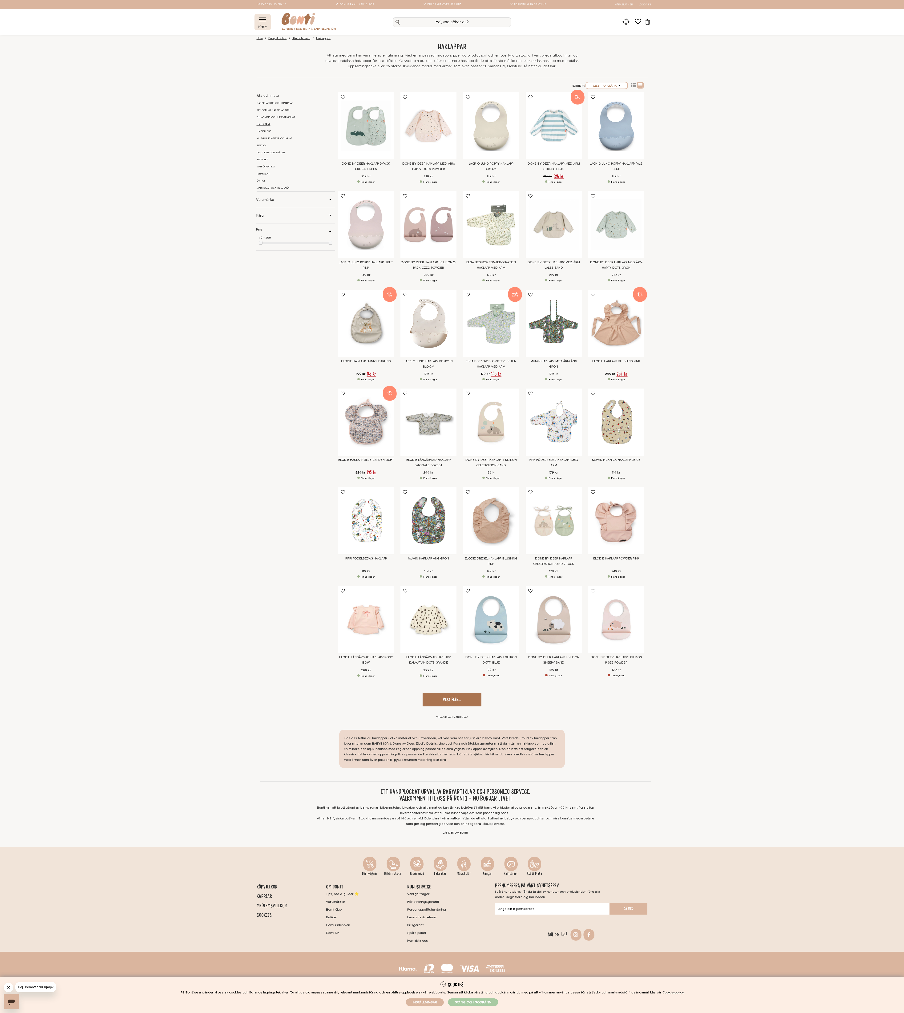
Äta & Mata (534, 873)
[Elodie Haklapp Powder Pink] (616, 520)
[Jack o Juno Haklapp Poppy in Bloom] (428, 323)
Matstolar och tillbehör (273, 187)
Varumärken (335, 902)
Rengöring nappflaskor (273, 110)
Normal (640, 85)
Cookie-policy (673, 992)
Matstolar (464, 873)
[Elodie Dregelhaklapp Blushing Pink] (491, 520)
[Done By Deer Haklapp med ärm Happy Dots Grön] (616, 224)
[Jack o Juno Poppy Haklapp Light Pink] (366, 224)
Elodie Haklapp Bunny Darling (366, 361)
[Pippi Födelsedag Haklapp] (366, 520)
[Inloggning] (626, 22)
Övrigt (261, 180)
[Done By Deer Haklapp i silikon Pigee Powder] (616, 619)
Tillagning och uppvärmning (276, 117)
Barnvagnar (369, 873)
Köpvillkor (267, 887)
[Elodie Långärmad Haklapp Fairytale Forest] (428, 422)
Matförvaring (266, 166)
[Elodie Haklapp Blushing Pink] (616, 323)
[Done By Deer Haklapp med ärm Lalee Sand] (554, 224)
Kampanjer (511, 873)
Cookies (264, 915)
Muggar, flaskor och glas (274, 138)
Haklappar (323, 38)
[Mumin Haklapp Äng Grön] (428, 520)
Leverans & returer (422, 917)
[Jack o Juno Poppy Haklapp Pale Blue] (616, 125)
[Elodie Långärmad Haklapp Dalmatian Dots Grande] (428, 619)
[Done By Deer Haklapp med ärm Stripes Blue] (554, 125)
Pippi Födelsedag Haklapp (366, 558)
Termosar (263, 173)
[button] (646, 22)
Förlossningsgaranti (423, 902)
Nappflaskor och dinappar (275, 103)
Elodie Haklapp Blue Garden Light (366, 460)
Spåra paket (416, 933)
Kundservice (419, 887)
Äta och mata (301, 38)
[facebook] (588, 934)
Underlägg (264, 131)
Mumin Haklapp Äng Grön (428, 558)
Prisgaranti (415, 925)
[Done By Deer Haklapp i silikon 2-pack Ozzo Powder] (428, 224)
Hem (260, 38)
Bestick (261, 145)
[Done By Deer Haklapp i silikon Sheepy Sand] (554, 619)
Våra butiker (624, 4)
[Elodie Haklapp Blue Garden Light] (366, 422)
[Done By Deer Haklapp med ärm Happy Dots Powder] (428, 125)
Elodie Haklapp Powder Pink (616, 558)
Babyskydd (416, 873)
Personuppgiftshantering (426, 910)
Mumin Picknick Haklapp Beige (616, 460)
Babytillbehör (277, 38)
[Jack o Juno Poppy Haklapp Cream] (491, 125)
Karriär (264, 896)
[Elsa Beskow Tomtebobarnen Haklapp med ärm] (491, 224)
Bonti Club (334, 910)
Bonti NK (332, 933)
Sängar (487, 873)
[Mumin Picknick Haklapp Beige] (616, 422)
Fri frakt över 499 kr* (444, 4)
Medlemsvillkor (272, 905)
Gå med (629, 909)
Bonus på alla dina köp (356, 4)
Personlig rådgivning (530, 4)
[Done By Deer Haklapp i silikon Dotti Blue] (491, 619)
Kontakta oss (417, 941)
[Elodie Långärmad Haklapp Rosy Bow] (366, 619)
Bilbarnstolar (393, 873)
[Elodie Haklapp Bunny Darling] (366, 323)
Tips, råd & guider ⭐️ (342, 894)
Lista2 (633, 85)
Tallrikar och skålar (271, 152)
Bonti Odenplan (338, 925)
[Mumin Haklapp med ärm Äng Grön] (554, 323)
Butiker (331, 917)
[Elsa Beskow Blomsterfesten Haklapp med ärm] (491, 323)
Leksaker (440, 873)
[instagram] (575, 934)
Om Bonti (334, 887)
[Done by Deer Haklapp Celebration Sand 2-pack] (554, 520)
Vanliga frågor (418, 894)
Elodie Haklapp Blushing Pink (616, 361)
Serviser (262, 159)
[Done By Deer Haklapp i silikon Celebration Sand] (491, 422)
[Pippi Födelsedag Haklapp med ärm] (554, 422)
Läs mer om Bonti (455, 832)
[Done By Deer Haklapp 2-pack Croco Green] (366, 125)
